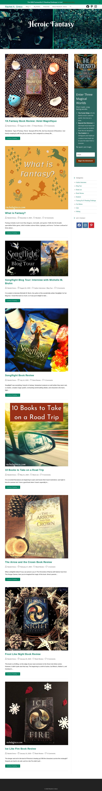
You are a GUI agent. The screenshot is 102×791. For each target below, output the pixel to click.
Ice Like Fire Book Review (20, 748)
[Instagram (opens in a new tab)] (96, 6)
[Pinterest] (91, 225)
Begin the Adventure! (85, 161)
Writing (78, 211)
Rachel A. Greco (13, 6)
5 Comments (61, 288)
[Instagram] (85, 225)
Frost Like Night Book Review (23, 654)
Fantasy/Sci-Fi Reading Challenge (86, 200)
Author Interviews (39, 288)
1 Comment (51, 567)
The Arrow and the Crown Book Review (28, 562)
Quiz (77, 208)
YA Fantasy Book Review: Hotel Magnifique (31, 121)
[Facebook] (79, 225)
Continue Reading (13, 139)
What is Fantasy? (15, 213)
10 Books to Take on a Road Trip (24, 470)
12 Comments (49, 218)
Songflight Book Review (19, 375)
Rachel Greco (11, 126)
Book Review (38, 126)
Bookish (38, 218)
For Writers (79, 204)
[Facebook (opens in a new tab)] (88, 6)
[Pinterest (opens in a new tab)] (92, 6)
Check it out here (69, 2)
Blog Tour (50, 288)
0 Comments (51, 126)
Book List (35, 475)
